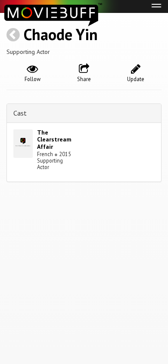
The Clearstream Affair (54, 140)
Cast (20, 113)
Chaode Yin (61, 34)
